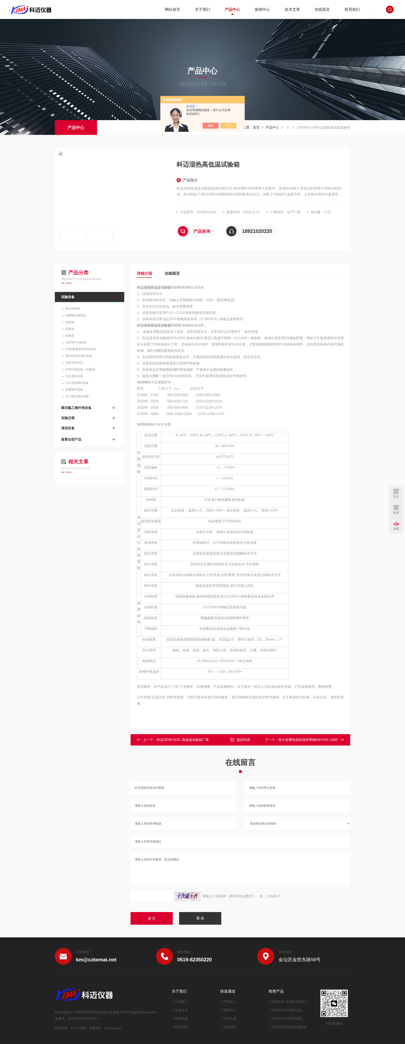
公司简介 (181, 1002)
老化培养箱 (72, 308)
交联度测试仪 (74, 362)
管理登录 (95, 1028)
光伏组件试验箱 (75, 342)
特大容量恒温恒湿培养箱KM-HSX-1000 (308, 740)
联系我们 (352, 9)
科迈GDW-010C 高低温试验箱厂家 (183, 740)
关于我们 (202, 9)
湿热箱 (69, 322)
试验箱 (69, 335)
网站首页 (172, 9)
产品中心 (232, 9)
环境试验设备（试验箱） (81, 369)
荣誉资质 (181, 1018)
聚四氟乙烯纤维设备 (76, 408)
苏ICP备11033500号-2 (83, 1018)
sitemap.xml (112, 1028)
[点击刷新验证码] (187, 896)
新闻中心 (262, 9)
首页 (256, 127)
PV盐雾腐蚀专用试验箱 (80, 349)
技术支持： (63, 1028)
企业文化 (181, 1010)
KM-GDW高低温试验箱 (288, 1027)
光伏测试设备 (74, 376)
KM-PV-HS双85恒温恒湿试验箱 (289, 1018)
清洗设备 (68, 428)
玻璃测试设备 (74, 389)
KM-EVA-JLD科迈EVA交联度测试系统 (289, 1002)
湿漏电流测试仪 (75, 315)
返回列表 (243, 740)
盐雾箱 (69, 329)
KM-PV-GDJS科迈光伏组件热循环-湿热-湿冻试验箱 (289, 1010)
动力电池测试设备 (77, 396)
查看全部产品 (71, 439)
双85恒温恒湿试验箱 (78, 355)
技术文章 (292, 9)
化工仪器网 (78, 1028)
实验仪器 (68, 418)
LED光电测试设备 (77, 382)
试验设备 (68, 297)
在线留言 (322, 9)
